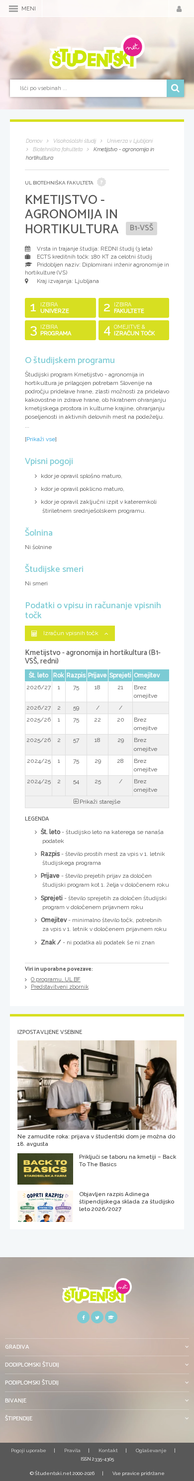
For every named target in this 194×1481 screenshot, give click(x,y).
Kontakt (108, 1450)
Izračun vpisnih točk (70, 633)
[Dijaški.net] (97, 1294)
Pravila (72, 1450)
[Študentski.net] (97, 52)
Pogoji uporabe (28, 1450)
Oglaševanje (151, 1450)
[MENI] (13, 8)
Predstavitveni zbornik (60, 987)
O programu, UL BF (56, 979)
